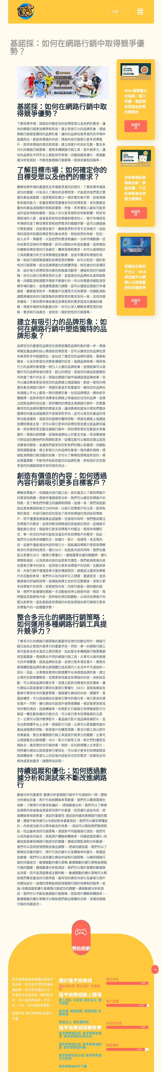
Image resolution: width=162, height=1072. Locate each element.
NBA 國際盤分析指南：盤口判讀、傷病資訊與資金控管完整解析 (135, 101)
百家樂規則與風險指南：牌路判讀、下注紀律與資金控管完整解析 (135, 188)
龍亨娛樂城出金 (70, 1044)
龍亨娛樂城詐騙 (75, 1047)
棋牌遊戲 (90, 1011)
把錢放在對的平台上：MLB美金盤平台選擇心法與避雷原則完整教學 (135, 277)
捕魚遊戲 (76, 1011)
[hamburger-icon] (140, 12)
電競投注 (65, 1022)
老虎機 (63, 1011)
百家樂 (78, 1000)
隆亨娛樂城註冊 (70, 1033)
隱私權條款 (81, 1022)
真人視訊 (65, 1000)
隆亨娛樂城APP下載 (73, 1066)
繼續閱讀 (135, 126)
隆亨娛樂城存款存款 (78, 1036)
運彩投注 (90, 1000)
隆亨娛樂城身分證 (71, 1055)
